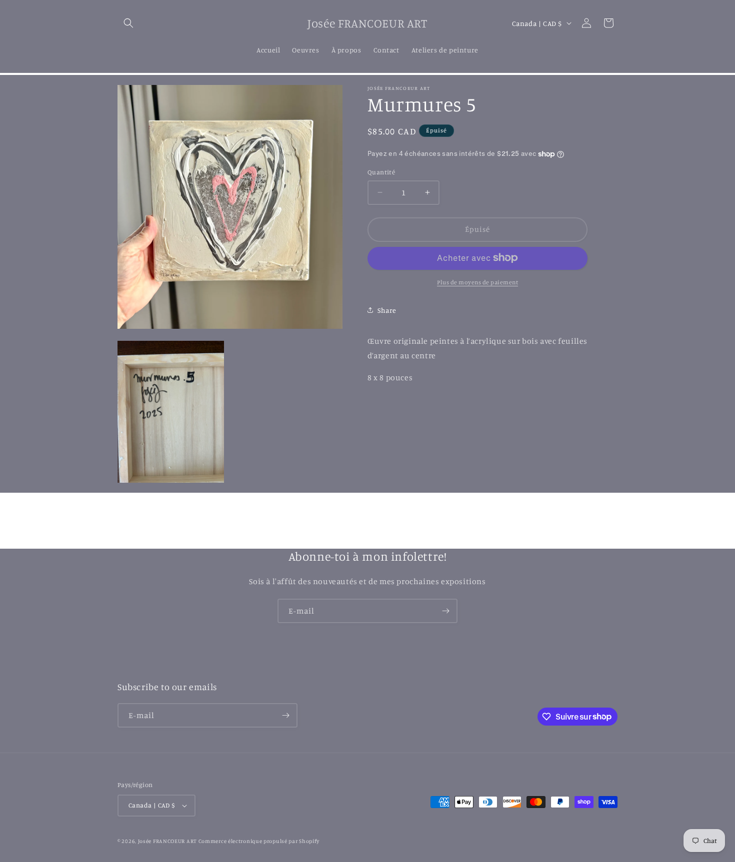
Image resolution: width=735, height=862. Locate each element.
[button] (129, 23)
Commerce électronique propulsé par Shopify (259, 841)
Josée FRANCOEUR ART (168, 841)
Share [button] (387, 310)
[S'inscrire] (445, 611)
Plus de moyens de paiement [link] (477, 281)
